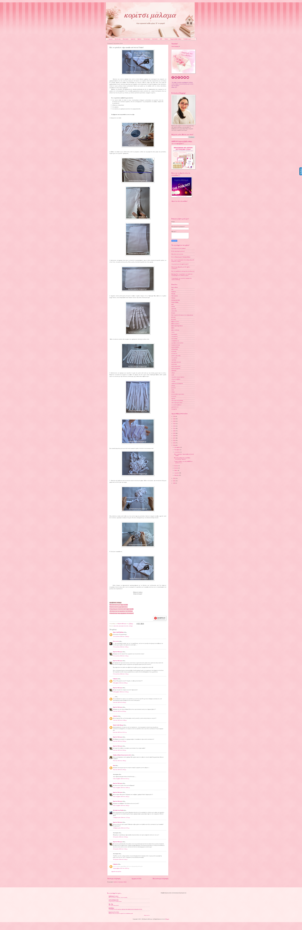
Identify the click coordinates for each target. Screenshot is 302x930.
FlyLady (173, 293)
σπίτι (172, 390)
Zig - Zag (111, 904)
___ (114, 696)
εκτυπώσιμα (174, 338)
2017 (174, 438)
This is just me (174, 296)
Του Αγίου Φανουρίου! (114, 905)
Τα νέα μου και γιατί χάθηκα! (178, 248)
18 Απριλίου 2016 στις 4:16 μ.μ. (120, 859)
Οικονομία (125, 39)
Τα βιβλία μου (187, 39)
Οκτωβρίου (177, 449)
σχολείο (173, 398)
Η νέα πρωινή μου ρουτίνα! (178, 251)
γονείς (173, 332)
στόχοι (173, 392)
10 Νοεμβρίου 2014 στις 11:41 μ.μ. (121, 692)
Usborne (173, 298)
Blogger (167, 919)
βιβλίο (172, 328)
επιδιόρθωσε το (175, 340)
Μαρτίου (176, 475)
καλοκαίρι (173, 351)
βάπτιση (173, 317)
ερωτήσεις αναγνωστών (177, 343)
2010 (174, 483)
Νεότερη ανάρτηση (113, 878)
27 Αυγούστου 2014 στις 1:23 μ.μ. (121, 656)
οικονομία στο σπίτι (123, 626)
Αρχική (110, 39)
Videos (166, 39)
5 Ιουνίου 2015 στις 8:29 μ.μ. (119, 711)
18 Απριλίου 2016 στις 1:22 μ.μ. (120, 849)
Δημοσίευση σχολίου (116, 871)
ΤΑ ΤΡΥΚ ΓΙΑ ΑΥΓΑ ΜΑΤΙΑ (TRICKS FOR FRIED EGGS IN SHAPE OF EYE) (125, 909)
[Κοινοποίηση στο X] (140, 624)
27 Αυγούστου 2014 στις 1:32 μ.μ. (121, 674)
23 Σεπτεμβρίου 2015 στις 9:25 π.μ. (121, 778)
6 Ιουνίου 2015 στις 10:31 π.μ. (120, 732)
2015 (174, 443)
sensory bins (174, 311)
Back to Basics (174, 287)
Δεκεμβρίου (177, 447)
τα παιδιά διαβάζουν (176, 405)
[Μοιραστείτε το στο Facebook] (142, 624)
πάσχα (173, 372)
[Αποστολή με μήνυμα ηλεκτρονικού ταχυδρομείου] (137, 624)
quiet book (173, 308)
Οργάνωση (117, 39)
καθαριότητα (174, 349)
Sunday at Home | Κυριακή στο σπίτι (122, 755)
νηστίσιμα (173, 360)
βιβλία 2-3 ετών (175, 321)
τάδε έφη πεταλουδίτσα (177, 400)
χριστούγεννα (174, 407)
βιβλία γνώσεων (175, 323)
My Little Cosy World (118, 810)
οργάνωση (174, 364)
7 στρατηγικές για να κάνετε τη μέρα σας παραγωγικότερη (181, 279)
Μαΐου (176, 470)
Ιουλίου (176, 465)
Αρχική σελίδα (136, 878)
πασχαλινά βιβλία (175, 379)
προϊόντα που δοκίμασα (177, 383)
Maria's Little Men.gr (118, 725)
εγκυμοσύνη (174, 336)
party (172, 304)
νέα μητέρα (174, 357)
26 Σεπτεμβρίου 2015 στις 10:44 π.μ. (121, 787)
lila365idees (111, 908)
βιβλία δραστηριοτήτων (177, 325)
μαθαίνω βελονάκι (175, 355)
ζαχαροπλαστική (175, 345)
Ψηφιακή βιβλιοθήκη (175, 39)
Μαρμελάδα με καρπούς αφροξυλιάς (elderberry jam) (121, 913)
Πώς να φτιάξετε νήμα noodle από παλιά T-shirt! (184, 454)
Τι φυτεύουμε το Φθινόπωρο (115, 901)
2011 (174, 480)
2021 (174, 428)
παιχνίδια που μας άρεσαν (177, 377)
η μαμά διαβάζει (175, 347)
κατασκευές (174, 353)
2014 (174, 445)
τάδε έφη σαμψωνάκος (176, 402)
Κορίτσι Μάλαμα (117, 651)
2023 (174, 423)
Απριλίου (176, 473)
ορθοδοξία (173, 370)
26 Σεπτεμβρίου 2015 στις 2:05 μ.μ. (121, 805)
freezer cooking (174, 302)
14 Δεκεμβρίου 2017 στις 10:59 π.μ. (121, 868)
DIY (161, 39)
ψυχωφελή (174, 409)
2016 (174, 440)
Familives (173, 291)
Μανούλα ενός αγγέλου (177, 254)
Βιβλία (139, 39)
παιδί (172, 375)
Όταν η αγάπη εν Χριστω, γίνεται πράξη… (118, 897)
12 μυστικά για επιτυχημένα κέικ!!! (180, 264)
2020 (174, 431)
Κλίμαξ (173, 313)
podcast (173, 306)
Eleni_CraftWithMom (118, 632)
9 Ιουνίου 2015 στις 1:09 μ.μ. (119, 760)
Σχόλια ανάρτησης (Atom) (120, 882)
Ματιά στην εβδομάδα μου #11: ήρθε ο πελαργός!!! (180, 267)
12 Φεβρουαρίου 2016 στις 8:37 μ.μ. (121, 828)
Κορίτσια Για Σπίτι (114, 912)
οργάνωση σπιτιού (175, 366)
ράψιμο (173, 385)
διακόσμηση (174, 334)
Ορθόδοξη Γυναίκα (113, 896)
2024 (174, 421)
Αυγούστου (177, 452)
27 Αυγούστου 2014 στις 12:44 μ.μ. (121, 636)
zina (114, 765)
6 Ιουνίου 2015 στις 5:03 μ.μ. (119, 750)
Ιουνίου (176, 468)
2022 (174, 426)
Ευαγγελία (116, 641)
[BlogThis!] (139, 624)
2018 (174, 435)
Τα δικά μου (147, 39)
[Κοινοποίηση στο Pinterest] (143, 624)
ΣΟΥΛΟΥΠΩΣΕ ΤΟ (113, 900)
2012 (174, 478)
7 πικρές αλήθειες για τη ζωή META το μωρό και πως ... (183, 462)
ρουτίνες (173, 387)
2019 (174, 433)
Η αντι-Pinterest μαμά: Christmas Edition (180, 257)
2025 (174, 419)
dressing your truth (175, 300)
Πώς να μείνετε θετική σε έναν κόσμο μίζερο (182, 315)
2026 (174, 416)
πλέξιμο (131, 626)
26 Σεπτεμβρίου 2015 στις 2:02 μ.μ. (121, 796)
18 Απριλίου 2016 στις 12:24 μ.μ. (120, 837)
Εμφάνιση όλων (147, 915)
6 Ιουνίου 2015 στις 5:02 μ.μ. (119, 741)
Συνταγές (155, 39)
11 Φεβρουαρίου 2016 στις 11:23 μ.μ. (121, 817)
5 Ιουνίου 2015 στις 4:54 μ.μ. (119, 702)
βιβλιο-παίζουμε (175, 330)
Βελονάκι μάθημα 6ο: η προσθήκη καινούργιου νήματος (182, 458)
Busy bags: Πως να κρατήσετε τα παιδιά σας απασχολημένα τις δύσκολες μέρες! (182, 274)
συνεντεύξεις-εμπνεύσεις (177, 394)
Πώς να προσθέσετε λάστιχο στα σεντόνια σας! (183, 271)
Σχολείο (133, 39)
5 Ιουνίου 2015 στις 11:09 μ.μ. (120, 720)
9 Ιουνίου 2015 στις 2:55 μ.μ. (119, 769)
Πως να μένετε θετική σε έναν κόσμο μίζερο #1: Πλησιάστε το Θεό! (182, 260)
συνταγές (173, 396)
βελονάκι (116, 626)
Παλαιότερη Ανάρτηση (160, 878)
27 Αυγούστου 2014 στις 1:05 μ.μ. (121, 647)
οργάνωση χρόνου (175, 368)
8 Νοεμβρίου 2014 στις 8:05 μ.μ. (120, 683)
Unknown (115, 679)
